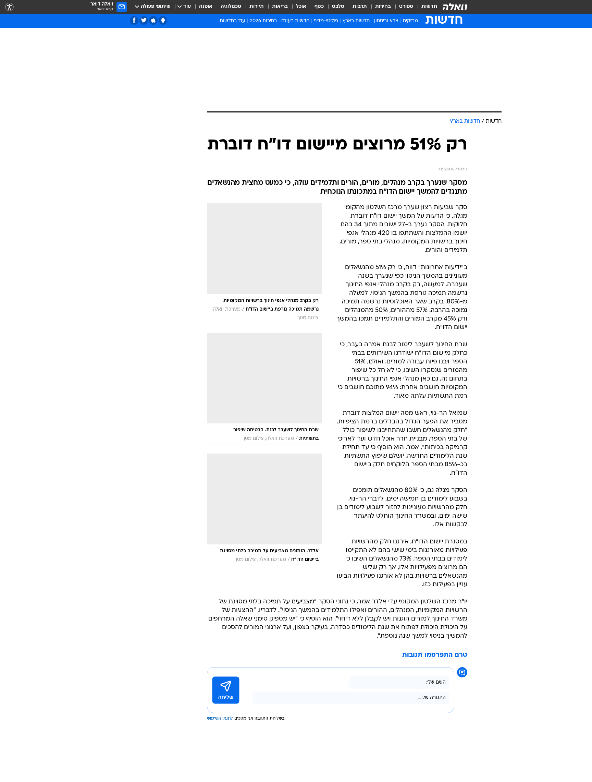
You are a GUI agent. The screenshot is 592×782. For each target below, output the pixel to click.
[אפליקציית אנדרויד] (163, 20)
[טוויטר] (143, 20)
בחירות (383, 6)
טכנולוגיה (231, 6)
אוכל (301, 6)
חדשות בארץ (356, 21)
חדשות (429, 6)
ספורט (406, 6)
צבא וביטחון (386, 21)
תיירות (256, 6)
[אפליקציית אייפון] (153, 20)
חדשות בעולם (295, 21)
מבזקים (410, 21)
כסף (319, 6)
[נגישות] (9, 7)
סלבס (338, 6)
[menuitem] (425, 7)
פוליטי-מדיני (326, 21)
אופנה (205, 6)
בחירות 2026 (263, 21)
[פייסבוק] (134, 20)
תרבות (360, 6)
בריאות (280, 6)
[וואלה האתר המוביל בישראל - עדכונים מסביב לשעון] (455, 6)
